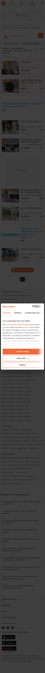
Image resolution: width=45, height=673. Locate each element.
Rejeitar (22, 365)
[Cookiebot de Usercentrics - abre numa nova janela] (32, 306)
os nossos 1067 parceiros (19, 324)
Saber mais (21, 358)
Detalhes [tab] (17, 313)
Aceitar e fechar (22, 352)
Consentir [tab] (7, 313)
